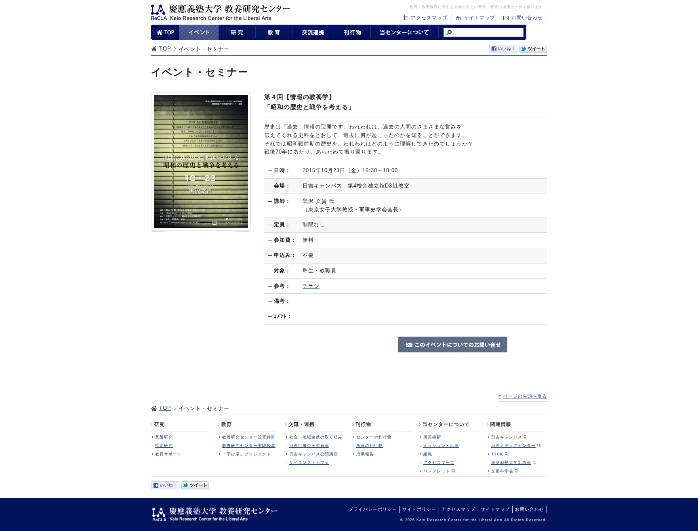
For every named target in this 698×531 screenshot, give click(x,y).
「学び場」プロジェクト (246, 454)
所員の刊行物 (369, 445)
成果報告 (365, 454)
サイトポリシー (419, 509)
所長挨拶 (432, 437)
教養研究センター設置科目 (248, 437)
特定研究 (164, 445)
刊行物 (363, 424)
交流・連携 (301, 424)
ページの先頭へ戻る (525, 396)
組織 (427, 454)
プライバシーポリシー (373, 509)
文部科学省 (502, 471)
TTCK (497, 454)
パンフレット (436, 471)
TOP (165, 49)
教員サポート (168, 454)
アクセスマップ (429, 18)
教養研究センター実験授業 (248, 445)
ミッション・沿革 (441, 445)
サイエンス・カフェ (309, 462)
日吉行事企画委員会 (309, 445)
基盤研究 (164, 437)
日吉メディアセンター (513, 445)
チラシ (311, 286)
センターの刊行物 (374, 437)
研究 (159, 424)
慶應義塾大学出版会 (511, 462)
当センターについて (446, 424)
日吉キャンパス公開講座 (313, 454)
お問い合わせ (527, 18)
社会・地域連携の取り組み (316, 437)
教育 (226, 424)
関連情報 (500, 424)
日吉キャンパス (506, 437)
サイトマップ (479, 18)
